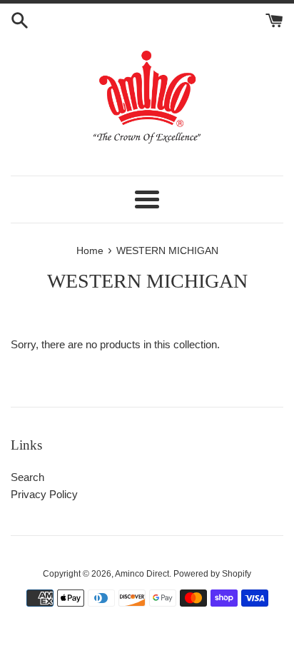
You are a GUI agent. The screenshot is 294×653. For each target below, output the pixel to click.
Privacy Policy (44, 494)
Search (27, 477)
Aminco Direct (142, 574)
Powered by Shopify (212, 574)
